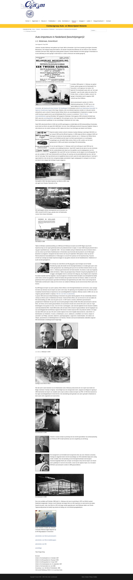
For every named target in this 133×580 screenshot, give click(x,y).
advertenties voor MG (41, 544)
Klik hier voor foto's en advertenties (65, 293)
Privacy (91, 576)
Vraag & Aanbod (98, 21)
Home (27, 21)
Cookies (95, 576)
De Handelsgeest (63, 108)
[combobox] (98, 30)
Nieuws (43, 21)
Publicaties (51, 21)
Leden (88, 21)
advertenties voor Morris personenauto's (45, 536)
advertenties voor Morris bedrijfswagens (45, 540)
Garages (81, 21)
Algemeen (35, 21)
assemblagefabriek (48, 118)
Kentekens (65, 21)
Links (59, 21)
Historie (74, 21)
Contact (108, 21)
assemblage (38, 548)
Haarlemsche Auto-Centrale (51, 108)
